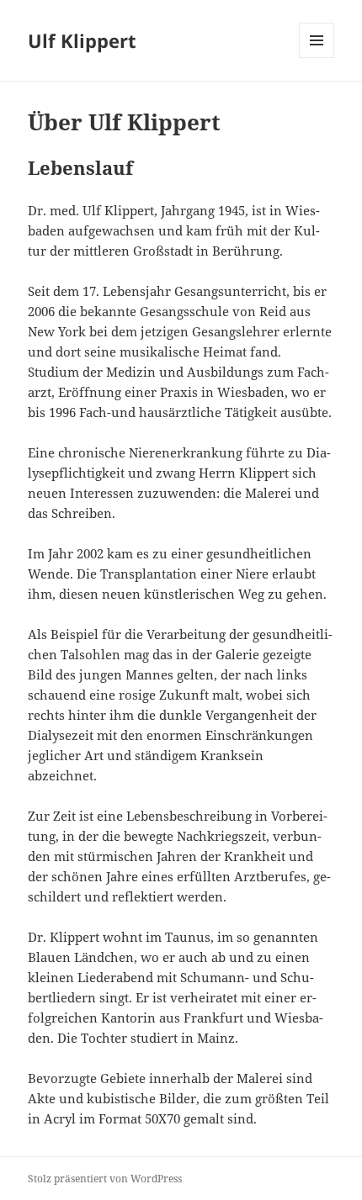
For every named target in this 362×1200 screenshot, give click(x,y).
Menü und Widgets (317, 57)
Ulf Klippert (82, 40)
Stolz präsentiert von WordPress (105, 1178)
